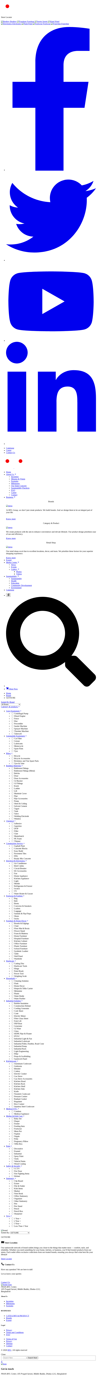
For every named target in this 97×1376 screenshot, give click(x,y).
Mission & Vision (18, 479)
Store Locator (6, 1259)
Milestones (15, 483)
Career (8, 450)
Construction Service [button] (14, 843)
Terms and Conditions (15, 1332)
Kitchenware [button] (11, 1061)
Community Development (21, 585)
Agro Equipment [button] (13, 711)
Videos (19, 574)
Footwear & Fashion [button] (14, 896)
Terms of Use (11, 1339)
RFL (9, 1350)
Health (13, 581)
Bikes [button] (8, 753)
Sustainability (16, 579)
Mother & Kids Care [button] (14, 1116)
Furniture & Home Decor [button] (16, 921)
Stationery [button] (10, 1178)
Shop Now (13, 689)
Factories (14, 481)
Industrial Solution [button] (13, 1001)
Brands (9, 1318)
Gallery (14, 569)
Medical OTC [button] (12, 1109)
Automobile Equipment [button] (15, 736)
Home (8, 693)
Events (14, 567)
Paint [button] (8, 1146)
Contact (14, 495)
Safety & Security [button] (13, 1166)
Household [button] (10, 978)
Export (8, 1320)
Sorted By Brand (8, 702)
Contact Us (10, 453)
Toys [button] (8, 1216)
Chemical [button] (10, 821)
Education (15, 583)
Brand (8, 695)
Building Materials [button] (13, 766)
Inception (15, 477)
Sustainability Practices (20, 488)
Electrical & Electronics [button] (15, 861)
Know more (11, 519)
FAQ (13, 490)
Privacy (9, 1330)
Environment (16, 588)
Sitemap (9, 1343)
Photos (19, 572)
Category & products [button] (9, 707)
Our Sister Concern (19, 486)
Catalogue (10, 448)
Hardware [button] (10, 961)
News (13, 565)
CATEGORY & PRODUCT (17, 1316)
